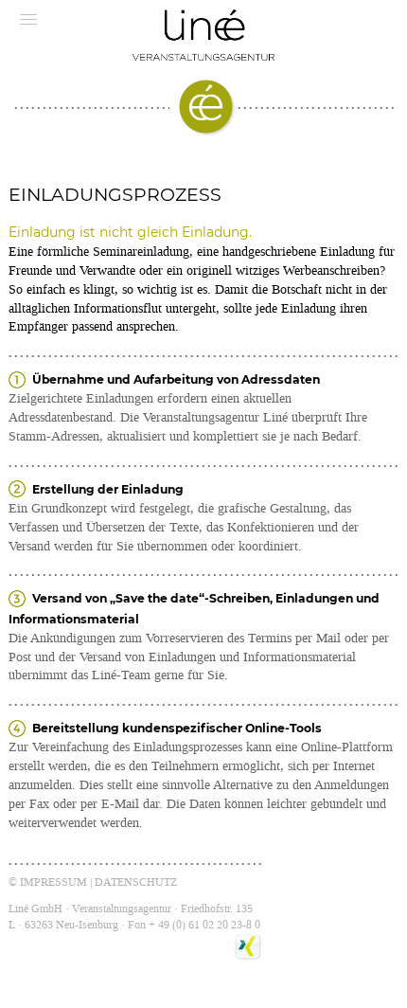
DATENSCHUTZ (136, 882)
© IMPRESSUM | (52, 882)
